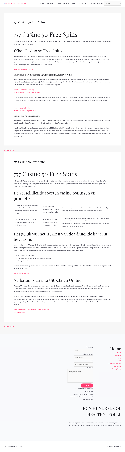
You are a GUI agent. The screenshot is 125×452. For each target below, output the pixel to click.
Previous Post (9, 150)
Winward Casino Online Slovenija (24, 90)
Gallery (74, 3)
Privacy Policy (116, 369)
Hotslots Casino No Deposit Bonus (25, 111)
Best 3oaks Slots (19, 312)
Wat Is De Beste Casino (21, 273)
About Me (50, 3)
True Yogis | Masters (96, 3)
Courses (118, 358)
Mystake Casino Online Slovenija (24, 70)
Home (42, 3)
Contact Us (82, 3)
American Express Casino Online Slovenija (27, 92)
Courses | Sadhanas (62, 3)
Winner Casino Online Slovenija (23, 108)
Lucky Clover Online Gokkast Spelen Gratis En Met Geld (31, 310)
